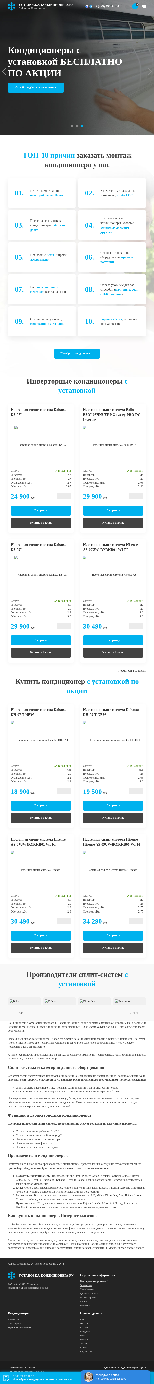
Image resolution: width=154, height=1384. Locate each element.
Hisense (138, 1195)
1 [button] (72, 126)
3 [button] (82, 126)
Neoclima (84, 1343)
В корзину (41, 510)
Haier (128, 1195)
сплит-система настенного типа (35, 1087)
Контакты (85, 1305)
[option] (77, 67)
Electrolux (111, 1195)
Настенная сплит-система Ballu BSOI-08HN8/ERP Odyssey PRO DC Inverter (111, 414)
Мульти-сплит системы (19, 1327)
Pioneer (86, 1175)
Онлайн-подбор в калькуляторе (35, 87)
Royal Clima (86, 1351)
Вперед (134, 1012)
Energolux (48, 1179)
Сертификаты (87, 1289)
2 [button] (77, 126)
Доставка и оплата (89, 1293)
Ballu (82, 1319)
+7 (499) (106, 6)
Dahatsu (60, 1179)
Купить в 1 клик (41, 522)
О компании (86, 1285)
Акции (83, 1301)
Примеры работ (88, 1297)
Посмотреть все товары (132, 670)
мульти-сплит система (29, 1091)
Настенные (13, 1319)
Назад (19, 1012)
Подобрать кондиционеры (77, 353)
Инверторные (14, 1323)
